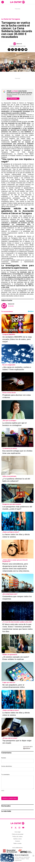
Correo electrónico (6, 766)
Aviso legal (17, 832)
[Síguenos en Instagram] (19, 827)
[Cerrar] (33, 856)
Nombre (3, 757)
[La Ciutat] (17, 2)
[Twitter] (12, 49)
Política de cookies (18, 836)
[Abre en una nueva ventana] (10, 851)
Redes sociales (18, 843)
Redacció (19, 43)
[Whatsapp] (19, 49)
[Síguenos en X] (15, 827)
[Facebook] (9, 49)
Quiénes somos (17, 838)
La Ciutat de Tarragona (10, 19)
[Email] (25, 49)
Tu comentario (5, 774)
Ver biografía (11, 305)
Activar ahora (12, 98)
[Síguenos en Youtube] (23, 827)
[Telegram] (22, 49)
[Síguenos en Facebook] (12, 827)
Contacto (17, 841)
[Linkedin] (15, 49)
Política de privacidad (17, 834)
